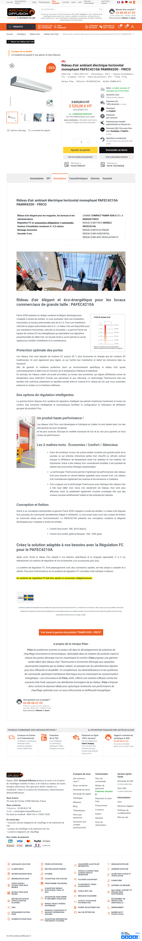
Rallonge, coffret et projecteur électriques (121, 892)
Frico (71, 81)
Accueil (10, 2)
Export (98, 814)
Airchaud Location (21, 864)
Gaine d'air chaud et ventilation (121, 875)
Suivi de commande (89, 2)
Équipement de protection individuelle (118, 901)
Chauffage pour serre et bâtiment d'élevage (56, 898)
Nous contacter (80, 785)
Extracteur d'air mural (20, 893)
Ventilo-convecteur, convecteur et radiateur (88, 873)
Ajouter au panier (80, 150)
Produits (18, 27)
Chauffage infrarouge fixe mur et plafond (56, 920)
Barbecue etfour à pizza (117, 913)
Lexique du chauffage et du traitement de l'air (28, 829)
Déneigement (117, 907)
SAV (80, 2)
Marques (77, 802)
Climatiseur (17, 869)
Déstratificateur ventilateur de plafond (20, 901)
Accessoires (37, 178)
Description (59, 178)
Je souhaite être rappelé (40, 130)
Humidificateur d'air (21, 919)
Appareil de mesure (120, 885)
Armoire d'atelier (119, 869)
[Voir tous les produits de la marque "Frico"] (63, 61)
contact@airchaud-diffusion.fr (27, 811)
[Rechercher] (101, 9)
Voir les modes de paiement (80, 157)
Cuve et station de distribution (87, 902)
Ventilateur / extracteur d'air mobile (20, 885)
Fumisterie (116, 880)
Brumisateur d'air (20, 879)
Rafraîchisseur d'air (22, 874)
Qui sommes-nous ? (20, 2)
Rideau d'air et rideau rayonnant (55, 905)
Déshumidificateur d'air (21, 913)
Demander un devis (116, 150)
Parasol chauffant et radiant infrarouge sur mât (56, 912)
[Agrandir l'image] (53, 106)
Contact (65, 2)
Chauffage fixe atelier (56, 879)
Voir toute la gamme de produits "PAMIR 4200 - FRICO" (71, 632)
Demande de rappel (82, 794)
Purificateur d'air (53, 864)
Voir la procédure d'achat (117, 157)
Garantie (107, 178)
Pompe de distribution (89, 907)
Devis (73, 2)
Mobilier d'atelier (120, 864)
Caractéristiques (78, 178)
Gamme (95, 178)
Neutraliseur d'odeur (55, 869)
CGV (119, 802)
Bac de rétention (86, 912)
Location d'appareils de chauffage (23, 832)
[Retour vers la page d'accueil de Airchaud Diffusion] (21, 12)
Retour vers (22, 42)
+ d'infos (123, 104)
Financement (101, 805)
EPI (48, 178)
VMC (14, 907)
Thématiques (44, 2)
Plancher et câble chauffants (87, 885)
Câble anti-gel (85, 891)
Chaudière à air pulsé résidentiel (88, 865)
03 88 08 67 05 (125, 12)
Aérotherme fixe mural (56, 883)
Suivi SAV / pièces (106, 2)
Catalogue (78, 798)
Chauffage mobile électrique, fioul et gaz (54, 890)
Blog (34, 2)
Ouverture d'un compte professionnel (79, 824)
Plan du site (122, 817)
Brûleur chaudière (87, 896)
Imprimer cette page (18, 130)
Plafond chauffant (87, 879)
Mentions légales (125, 806)
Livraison (99, 809)
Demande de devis (81, 789)
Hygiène (48, 874)
